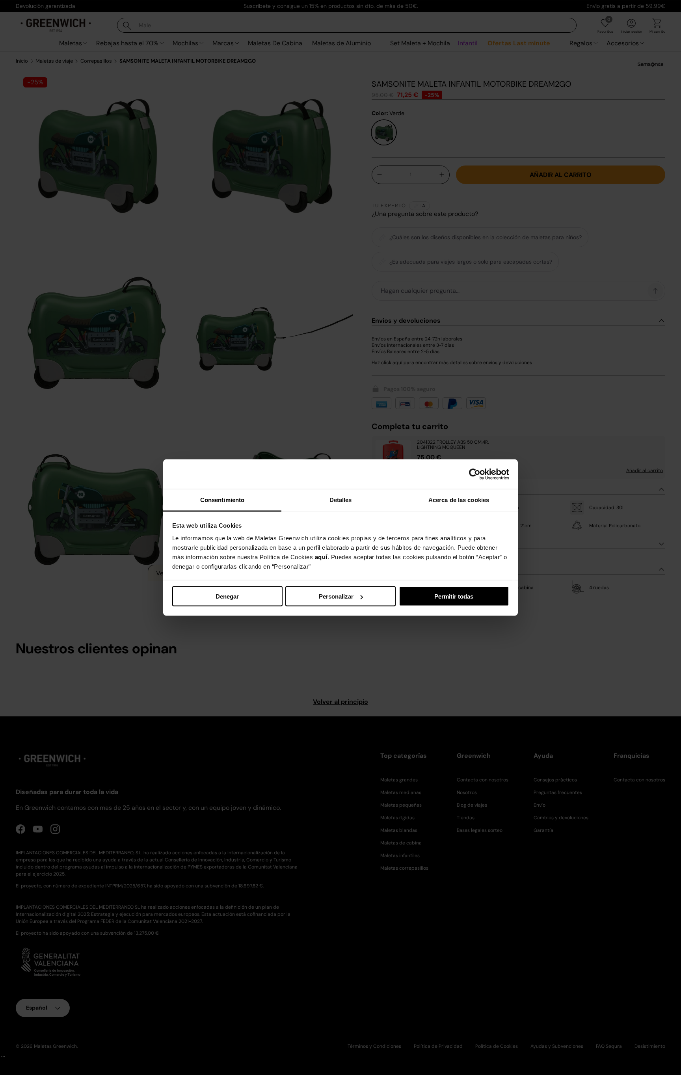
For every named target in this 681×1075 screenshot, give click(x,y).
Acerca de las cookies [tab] (458, 500)
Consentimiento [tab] (222, 500)
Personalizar (336, 596)
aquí (321, 557)
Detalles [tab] (340, 500)
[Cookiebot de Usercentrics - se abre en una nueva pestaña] (474, 474)
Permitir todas (453, 596)
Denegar (227, 596)
